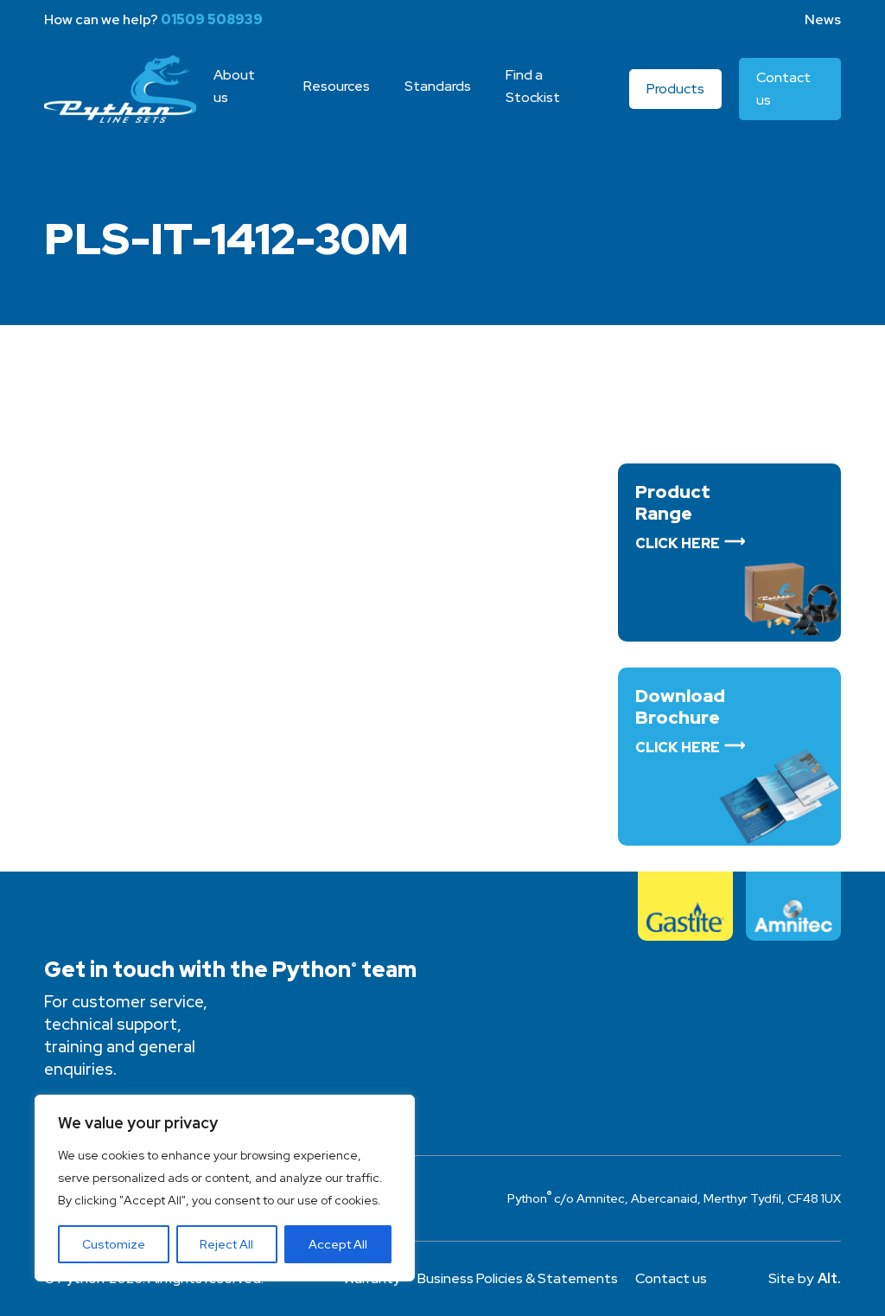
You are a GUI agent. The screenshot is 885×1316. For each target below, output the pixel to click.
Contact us (671, 1278)
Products (675, 89)
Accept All (338, 1244)
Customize (113, 1244)
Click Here (677, 543)
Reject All (226, 1244)
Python (120, 89)
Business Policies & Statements (517, 1278)
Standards (437, 86)
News (823, 19)
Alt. (829, 1278)
